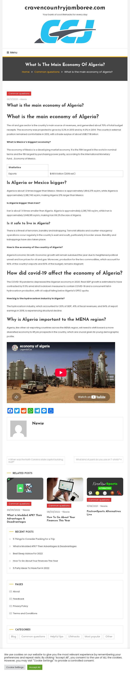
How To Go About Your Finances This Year (35, 560)
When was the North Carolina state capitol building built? (36, 460)
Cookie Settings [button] (15, 667)
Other (108, 636)
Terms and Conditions (25, 613)
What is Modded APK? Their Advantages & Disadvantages (24, 518)
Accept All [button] (34, 667)
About (16, 591)
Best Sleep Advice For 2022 (28, 553)
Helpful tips (56, 636)
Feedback (18, 598)
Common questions (18, 93)
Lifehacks (74, 636)
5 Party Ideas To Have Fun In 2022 (31, 568)
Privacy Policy (20, 606)
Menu (13, 52)
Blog (13, 636)
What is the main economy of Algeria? (45, 105)
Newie (24, 99)
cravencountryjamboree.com (65, 8)
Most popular (92, 636)
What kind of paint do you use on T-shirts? (98, 459)
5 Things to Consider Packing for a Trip (34, 539)
